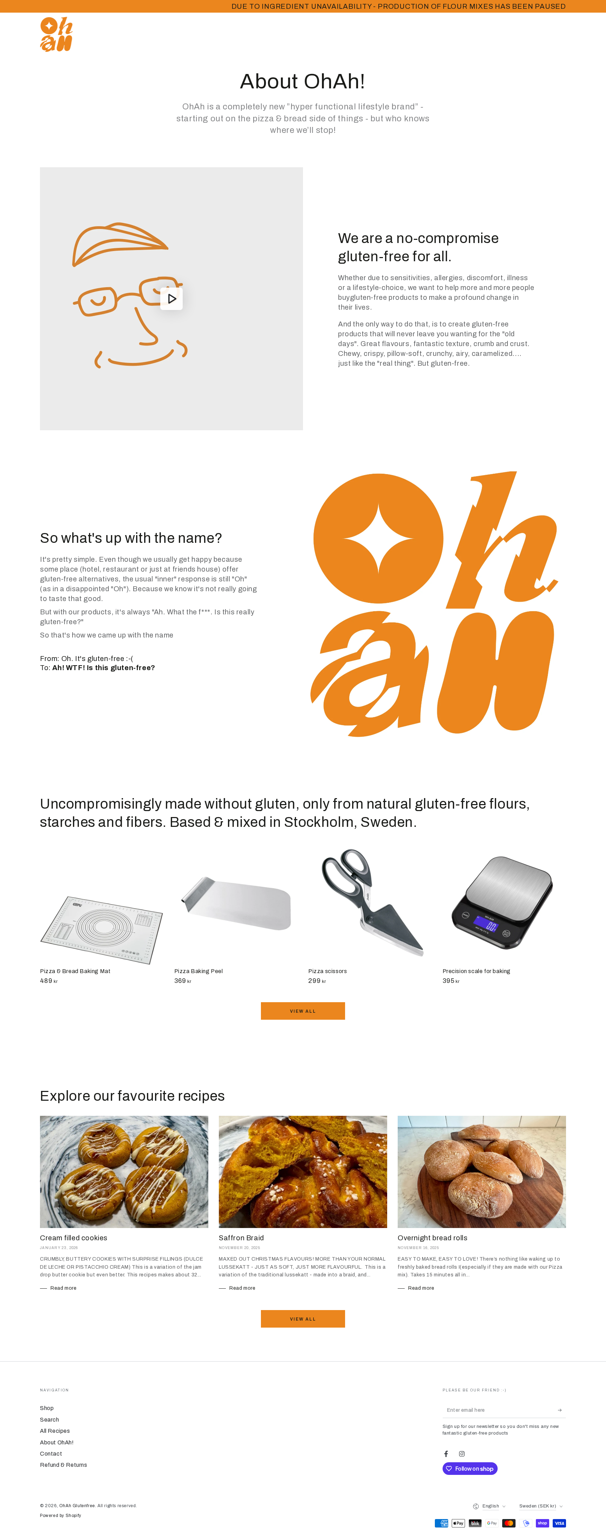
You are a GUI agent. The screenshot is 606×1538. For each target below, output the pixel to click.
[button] (512, 34)
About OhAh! (57, 1442)
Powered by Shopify (60, 1515)
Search (49, 1420)
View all (303, 1011)
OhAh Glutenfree (77, 1505)
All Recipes (55, 1431)
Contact (51, 1454)
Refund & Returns (63, 1465)
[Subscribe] (562, 1410)
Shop (47, 1408)
